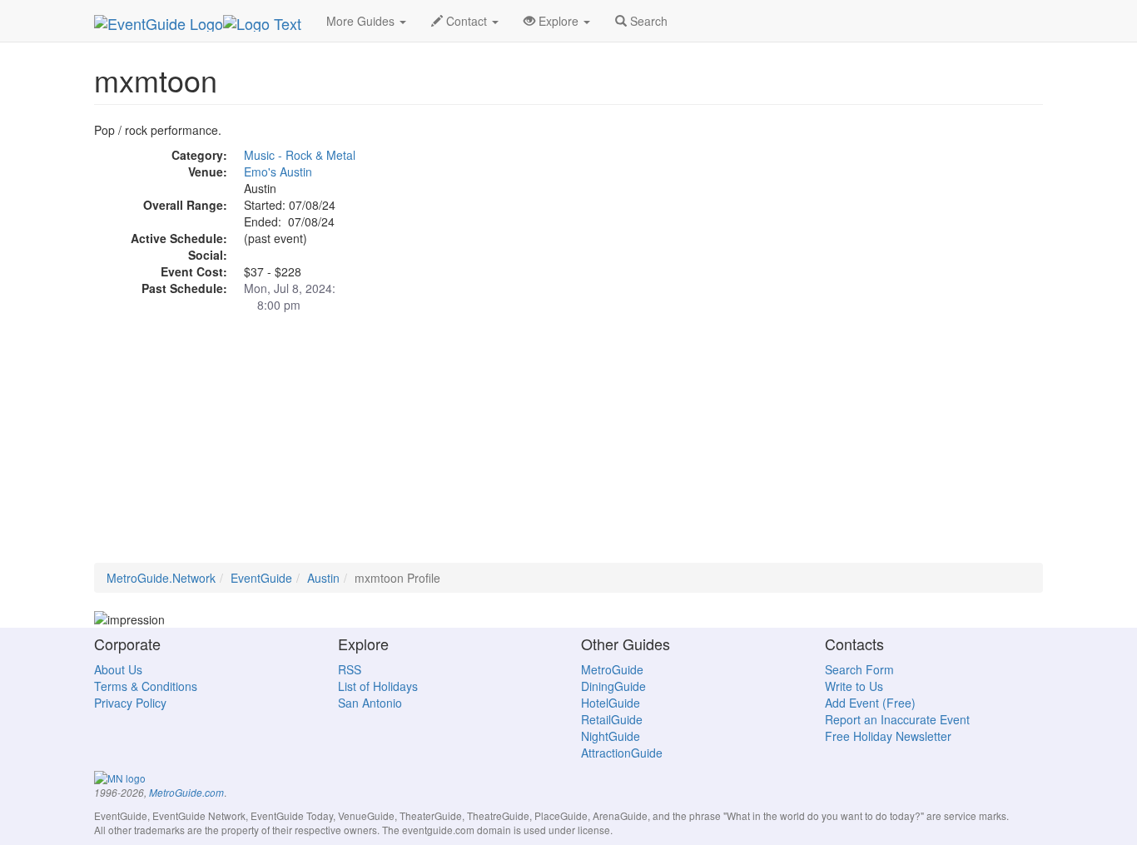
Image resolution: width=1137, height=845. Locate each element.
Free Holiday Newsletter (888, 736)
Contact (466, 20)
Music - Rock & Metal (299, 155)
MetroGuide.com (186, 792)
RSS (349, 669)
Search (647, 20)
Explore (558, 20)
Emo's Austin (278, 171)
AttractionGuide (622, 752)
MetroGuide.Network (161, 577)
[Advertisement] (568, 446)
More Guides (362, 20)
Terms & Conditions (145, 686)
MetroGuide (612, 669)
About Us (118, 669)
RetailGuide (612, 719)
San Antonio (370, 702)
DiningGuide (613, 686)
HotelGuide (610, 702)
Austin (323, 577)
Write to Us (854, 686)
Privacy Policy (130, 702)
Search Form (859, 669)
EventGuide (261, 577)
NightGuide (610, 736)
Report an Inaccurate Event (897, 719)
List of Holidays (378, 686)
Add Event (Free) (870, 702)
